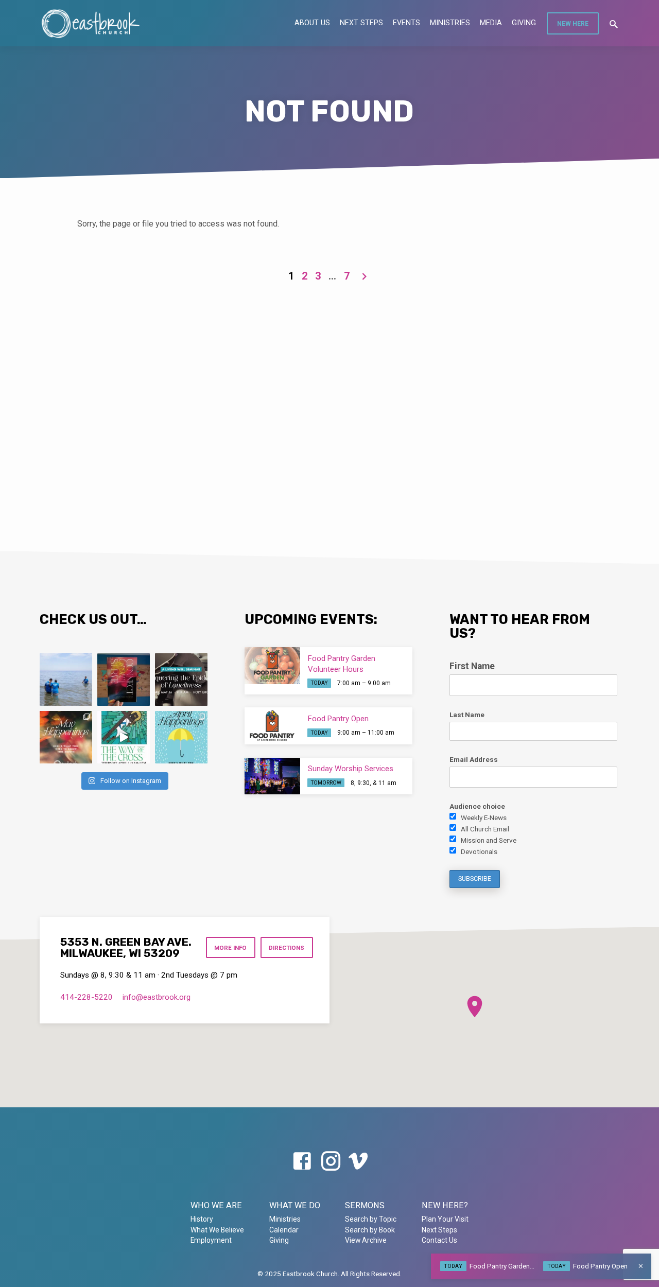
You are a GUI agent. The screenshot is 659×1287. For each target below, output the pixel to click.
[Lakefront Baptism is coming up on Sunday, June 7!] (66, 679)
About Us (312, 23)
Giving (524, 23)
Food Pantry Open (338, 718)
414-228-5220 (86, 997)
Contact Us (439, 1240)
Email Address (473, 759)
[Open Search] (613, 24)
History (201, 1219)
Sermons (365, 1205)
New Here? (445, 1205)
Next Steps (361, 23)
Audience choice (477, 806)
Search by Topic (370, 1219)
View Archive (366, 1240)
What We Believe (217, 1230)
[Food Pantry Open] (272, 725)
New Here (572, 23)
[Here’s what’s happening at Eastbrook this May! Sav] (66, 737)
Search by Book (370, 1230)
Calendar (284, 1230)
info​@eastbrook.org (156, 997)
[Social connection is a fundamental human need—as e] (181, 679)
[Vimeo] (358, 1161)
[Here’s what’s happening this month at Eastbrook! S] (181, 737)
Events (406, 23)
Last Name (466, 714)
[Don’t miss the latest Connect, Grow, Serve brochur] (123, 679)
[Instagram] (330, 1161)
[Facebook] (302, 1161)
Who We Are (216, 1205)
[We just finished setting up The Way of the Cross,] (123, 737)
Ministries (450, 23)
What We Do (294, 1205)
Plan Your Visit (445, 1219)
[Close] (640, 1266)
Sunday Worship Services (350, 768)
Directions (286, 947)
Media (491, 23)
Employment (211, 1240)
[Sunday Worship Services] (272, 776)
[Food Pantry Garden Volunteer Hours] (272, 665)
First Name (472, 666)
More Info (230, 947)
